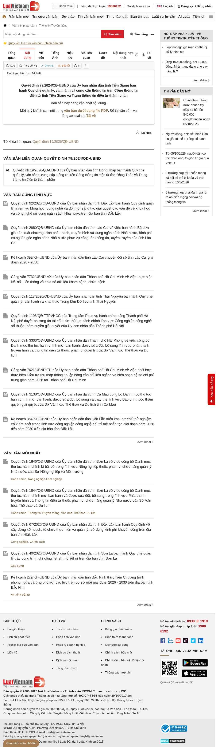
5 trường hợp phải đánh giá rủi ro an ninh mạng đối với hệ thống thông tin (186, 197)
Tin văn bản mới (90, 16)
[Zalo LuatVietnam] (170, 641)
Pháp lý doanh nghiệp (70, 644)
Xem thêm (144, 442)
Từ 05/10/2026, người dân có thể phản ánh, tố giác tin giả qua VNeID (187, 158)
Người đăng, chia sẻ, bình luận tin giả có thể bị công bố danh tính (187, 138)
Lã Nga (145, 132)
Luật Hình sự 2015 (91, 741)
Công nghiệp (19, 541)
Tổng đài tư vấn (66, 668)
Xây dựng (17, 565)
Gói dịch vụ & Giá (138, 6)
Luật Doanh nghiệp (44, 741)
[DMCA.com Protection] (173, 742)
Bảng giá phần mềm (118, 629)
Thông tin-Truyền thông (43, 512)
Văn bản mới (19, 16)
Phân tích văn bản (68, 637)
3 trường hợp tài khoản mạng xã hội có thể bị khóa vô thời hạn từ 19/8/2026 (186, 177)
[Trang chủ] (4, 16)
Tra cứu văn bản (45, 16)
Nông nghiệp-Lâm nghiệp (45, 479)
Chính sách (37, 541)
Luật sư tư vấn (163, 16)
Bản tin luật (139, 16)
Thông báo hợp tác (118, 672)
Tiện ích (199, 16)
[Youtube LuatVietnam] (178, 641)
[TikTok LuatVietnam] (185, 641)
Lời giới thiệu (16, 629)
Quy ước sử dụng (116, 644)
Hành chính (18, 479)
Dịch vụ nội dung (67, 660)
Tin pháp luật (117, 16)
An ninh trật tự (20, 594)
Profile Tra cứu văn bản (23, 644)
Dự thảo (68, 16)
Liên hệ (12, 652)
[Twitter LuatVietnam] (193, 641)
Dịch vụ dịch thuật (68, 652)
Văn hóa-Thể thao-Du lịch (78, 512)
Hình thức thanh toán (119, 637)
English (168, 6)
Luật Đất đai (68, 741)
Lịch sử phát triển (19, 637)
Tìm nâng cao (144, 34)
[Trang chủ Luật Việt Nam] (21, 6)
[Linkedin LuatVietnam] (200, 641)
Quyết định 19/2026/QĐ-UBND (55, 141)
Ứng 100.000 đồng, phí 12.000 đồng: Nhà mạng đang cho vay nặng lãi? (187, 66)
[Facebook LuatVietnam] (162, 641)
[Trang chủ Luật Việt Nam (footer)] (24, 686)
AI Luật (184, 16)
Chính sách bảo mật (118, 652)
